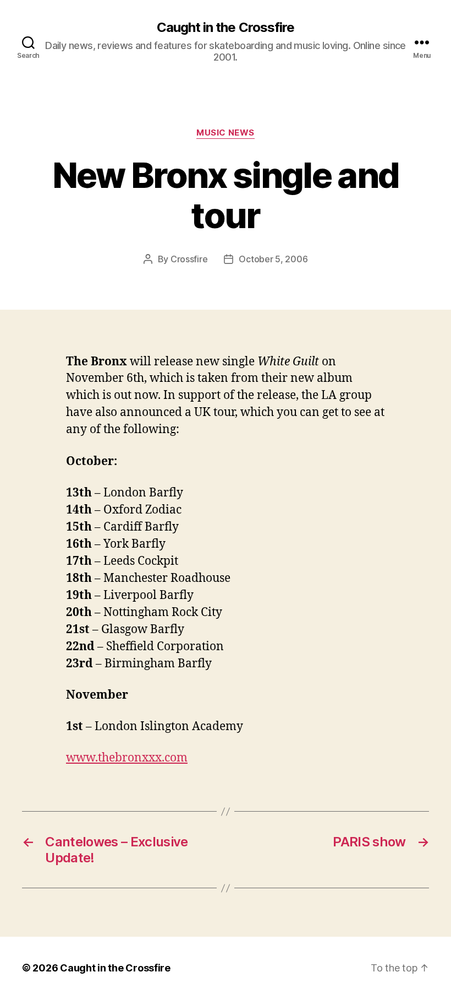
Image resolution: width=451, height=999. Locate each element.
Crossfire (189, 258)
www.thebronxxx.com (127, 757)
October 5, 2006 (273, 258)
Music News (225, 133)
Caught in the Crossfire (225, 27)
